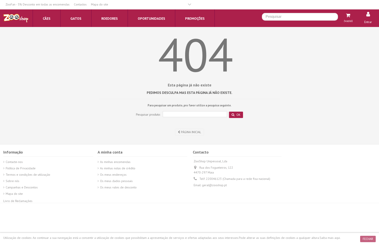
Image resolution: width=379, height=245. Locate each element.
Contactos (80, 4)
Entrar (368, 22)
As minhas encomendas (115, 162)
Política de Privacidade (21, 168)
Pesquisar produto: (148, 114)
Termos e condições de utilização (28, 175)
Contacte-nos (14, 162)
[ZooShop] (15, 18)
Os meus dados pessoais (116, 181)
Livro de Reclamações (17, 201)
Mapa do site (99, 4)
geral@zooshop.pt (214, 185)
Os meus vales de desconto (118, 187)
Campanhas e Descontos (22, 187)
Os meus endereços (113, 175)
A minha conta (110, 152)
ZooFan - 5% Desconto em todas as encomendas (37, 4)
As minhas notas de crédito (117, 168)
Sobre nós (12, 181)
